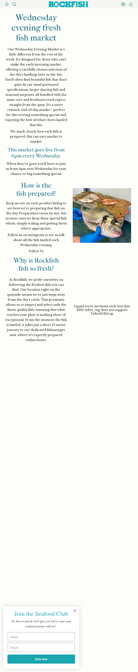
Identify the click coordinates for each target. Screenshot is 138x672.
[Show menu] (6, 4)
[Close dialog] (75, 611)
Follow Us (36, 251)
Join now (41, 659)
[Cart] (131, 4)
